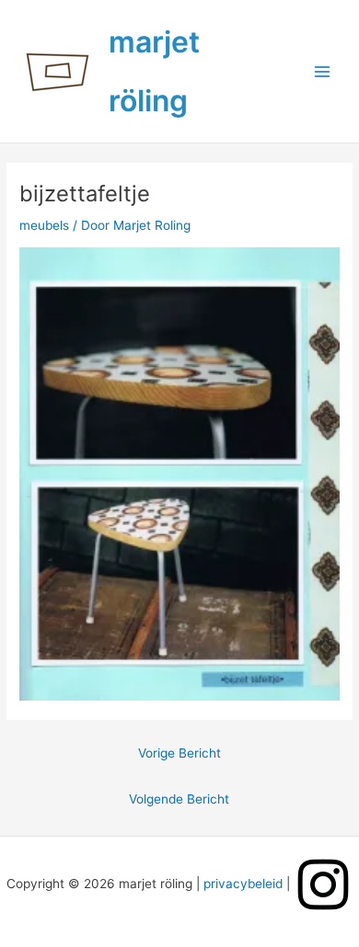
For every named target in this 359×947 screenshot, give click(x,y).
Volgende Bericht (179, 799)
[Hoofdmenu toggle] (323, 71)
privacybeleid (243, 883)
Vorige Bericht (179, 753)
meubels (44, 225)
